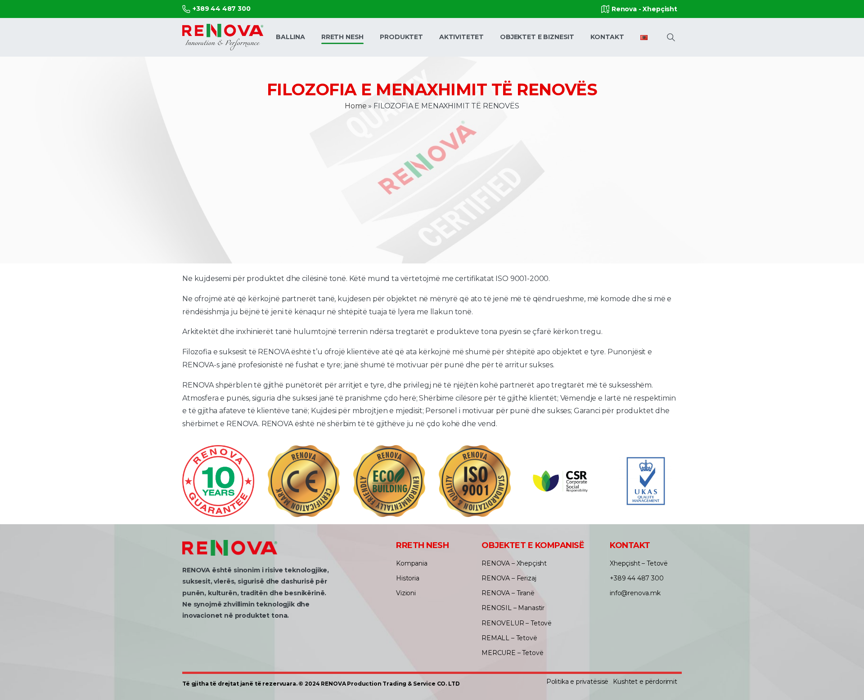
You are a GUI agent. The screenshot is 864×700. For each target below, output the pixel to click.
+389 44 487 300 (222, 8)
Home (355, 106)
